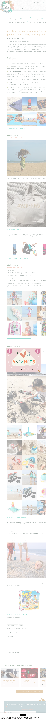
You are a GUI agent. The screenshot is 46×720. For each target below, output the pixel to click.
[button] (39, 371)
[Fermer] (45, 714)
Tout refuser (16, 715)
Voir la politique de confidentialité (26, 718)
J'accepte (23, 715)
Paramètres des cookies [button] (7, 715)
